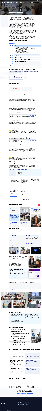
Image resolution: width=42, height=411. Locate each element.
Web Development (16, 2)
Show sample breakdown (13, 196)
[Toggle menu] (40, 2)
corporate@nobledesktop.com (22, 393)
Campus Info (26, 404)
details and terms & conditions (28, 205)
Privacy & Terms (9, 410)
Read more (22, 357)
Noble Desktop (13, 400)
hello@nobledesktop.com (14, 77)
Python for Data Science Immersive (32, 97)
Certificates (27, 2)
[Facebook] (1, 403)
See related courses (20, 12)
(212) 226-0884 (30, 393)
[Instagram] (3, 403)
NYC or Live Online (20, 7)
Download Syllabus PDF (12, 43)
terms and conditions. (12, 289)
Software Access (12, 72)
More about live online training (29, 243)
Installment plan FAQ (14, 198)
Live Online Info (27, 407)
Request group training (13, 12)
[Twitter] (4, 403)
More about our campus (13, 245)
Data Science (22, 2)
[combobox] (34, 2)
